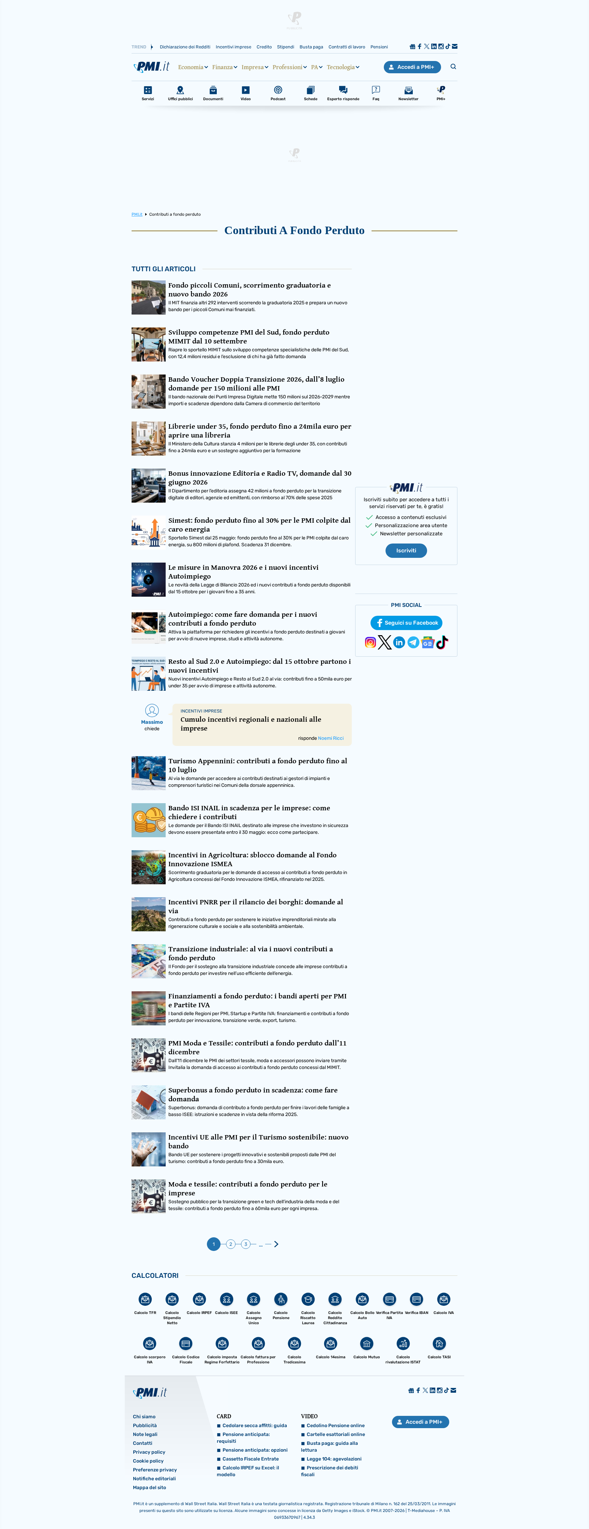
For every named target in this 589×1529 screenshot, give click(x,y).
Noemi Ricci (331, 738)
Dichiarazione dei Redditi (185, 46)
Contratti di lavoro (347, 46)
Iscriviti (406, 550)
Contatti (142, 1443)
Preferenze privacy (155, 1470)
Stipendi (285, 46)
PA (314, 67)
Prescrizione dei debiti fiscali (329, 1471)
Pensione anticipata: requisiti (243, 1438)
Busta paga (311, 46)
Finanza (222, 67)
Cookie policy (148, 1461)
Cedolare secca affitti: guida (255, 1425)
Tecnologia (341, 67)
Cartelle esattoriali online (336, 1434)
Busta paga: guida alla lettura (329, 1446)
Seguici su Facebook (411, 623)
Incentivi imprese (233, 46)
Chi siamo (144, 1417)
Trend (139, 46)
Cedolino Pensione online (336, 1425)
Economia (190, 67)
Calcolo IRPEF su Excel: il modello (248, 1471)
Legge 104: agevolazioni (334, 1459)
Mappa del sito (149, 1487)
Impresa (253, 67)
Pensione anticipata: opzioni (255, 1450)
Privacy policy (149, 1452)
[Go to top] (508, 1506)
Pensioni (379, 46)
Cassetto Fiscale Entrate (251, 1459)
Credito (264, 46)
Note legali (145, 1434)
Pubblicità (145, 1425)
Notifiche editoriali (154, 1479)
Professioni (287, 67)
